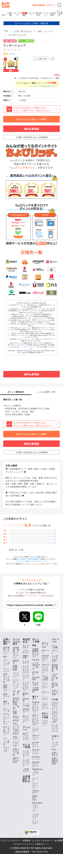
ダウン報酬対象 (26, 40)
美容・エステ (16, 737)
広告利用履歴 (32, 559)
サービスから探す (16, 641)
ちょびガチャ (26, 646)
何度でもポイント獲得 (16, 752)
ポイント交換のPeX (45, 677)
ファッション (6, 669)
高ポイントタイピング (26, 719)
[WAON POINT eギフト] (38, 285)
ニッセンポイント (35, 815)
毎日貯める (38, 14)
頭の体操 (26, 699)
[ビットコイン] (11, 269)
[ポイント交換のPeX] (51, 285)
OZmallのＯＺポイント (45, 658)
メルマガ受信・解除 (55, 677)
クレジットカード (16, 674)
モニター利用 (26, 745)
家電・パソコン (6, 696)
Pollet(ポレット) (36, 757)
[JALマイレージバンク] (38, 269)
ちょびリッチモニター (26, 753)
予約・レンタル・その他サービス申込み (16, 728)
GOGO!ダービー (26, 711)
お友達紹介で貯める (26, 778)
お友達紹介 (52, 14)
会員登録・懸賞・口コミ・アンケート (16, 652)
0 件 (12, 53)
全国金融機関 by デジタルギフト (35, 652)
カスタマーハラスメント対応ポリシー (31, 844)
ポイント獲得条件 (15, 392)
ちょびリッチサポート (42, 840)
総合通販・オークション (6, 650)
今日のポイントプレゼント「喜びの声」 (55, 716)
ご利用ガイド (26, 770)
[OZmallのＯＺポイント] (38, 292)
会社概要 (58, 840)
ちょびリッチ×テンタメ (26, 763)
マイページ (55, 640)
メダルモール (26, 651)
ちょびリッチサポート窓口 (30, 347)
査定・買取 (16, 712)
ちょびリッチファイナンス (55, 728)
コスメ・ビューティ (6, 662)
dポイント (45, 651)
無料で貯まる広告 (16, 760)
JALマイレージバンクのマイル (46, 668)
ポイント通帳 (55, 646)
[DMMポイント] (24, 292)
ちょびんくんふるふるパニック (26, 686)
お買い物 (10, 14)
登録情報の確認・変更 (55, 667)
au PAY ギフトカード (35, 744)
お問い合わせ (55, 753)
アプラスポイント (45, 722)
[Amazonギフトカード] (38, 261)
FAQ (54, 749)
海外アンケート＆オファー (26, 736)
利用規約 (26, 840)
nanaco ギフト (35, 791)
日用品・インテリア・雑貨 (6, 678)
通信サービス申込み (16, 718)
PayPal (35, 659)
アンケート (45, 14)
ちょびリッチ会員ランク (55, 658)
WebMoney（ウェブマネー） (37, 772)
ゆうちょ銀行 (35, 683)
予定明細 (21, 559)
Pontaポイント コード (36, 751)
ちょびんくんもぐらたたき (26, 669)
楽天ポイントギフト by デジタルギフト (35, 720)
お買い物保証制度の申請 (55, 760)
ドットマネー (45, 698)
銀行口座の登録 (55, 685)
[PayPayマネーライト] (51, 277)
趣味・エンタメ (6, 703)
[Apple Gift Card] (51, 269)
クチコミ (55, 651)
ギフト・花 (6, 709)
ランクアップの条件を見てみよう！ (44, 86)
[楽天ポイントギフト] (11, 285)
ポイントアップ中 (6, 749)
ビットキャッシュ (35, 785)
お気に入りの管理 (55, 692)
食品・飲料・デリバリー (6, 688)
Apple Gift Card (35, 797)
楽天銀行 (35, 673)
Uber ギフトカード (35, 737)
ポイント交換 (35, 640)
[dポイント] (51, 261)
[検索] (59, 5)
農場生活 (26, 694)
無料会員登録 (39, 5)
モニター (31, 14)
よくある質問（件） (47, 392)
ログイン (51, 5)
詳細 (55, 563)
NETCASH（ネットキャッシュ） (37, 806)
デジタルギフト (35, 730)
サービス (17, 14)
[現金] (51, 292)
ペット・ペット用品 (6, 740)
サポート (55, 737)
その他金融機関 (35, 689)
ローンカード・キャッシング (16, 684)
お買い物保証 (10, 40)
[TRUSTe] (31, 832)
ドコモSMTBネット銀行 (36, 665)
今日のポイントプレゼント (55, 705)
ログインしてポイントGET (31, 119)
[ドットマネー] (11, 292)
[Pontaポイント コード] (38, 277)
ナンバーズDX (26, 704)
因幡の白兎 (26, 656)
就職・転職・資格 (16, 667)
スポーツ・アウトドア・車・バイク (6, 718)
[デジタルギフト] (24, 285)
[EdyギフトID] (24, 269)
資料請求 (16, 661)
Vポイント (46, 693)
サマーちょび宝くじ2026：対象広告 (31, 23)
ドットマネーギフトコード (45, 705)
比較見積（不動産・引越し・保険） (16, 703)
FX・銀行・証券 (16, 693)
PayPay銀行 (36, 678)
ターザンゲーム (26, 677)
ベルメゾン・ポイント (45, 685)
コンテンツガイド (55, 744)
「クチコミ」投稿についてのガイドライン (31, 561)
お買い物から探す (6, 641)
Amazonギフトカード (36, 763)
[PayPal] (11, 277)
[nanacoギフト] (24, 277)
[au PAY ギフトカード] (24, 261)
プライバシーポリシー (10, 840)
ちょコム (35, 779)
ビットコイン (35, 822)
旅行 (24, 15)
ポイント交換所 (59, 13)
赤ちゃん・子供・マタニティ (6, 730)
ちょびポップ (26, 662)
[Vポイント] (11, 261)
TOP (3, 15)
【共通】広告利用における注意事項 (31, 137)
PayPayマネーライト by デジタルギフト (36, 707)
